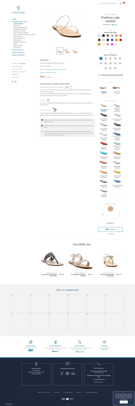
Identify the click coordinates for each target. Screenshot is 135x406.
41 (115, 63)
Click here (104, 349)
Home (14, 19)
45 (115, 68)
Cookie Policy (68, 392)
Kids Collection (17, 50)
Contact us (16, 77)
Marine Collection (19, 31)
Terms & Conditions (19, 71)
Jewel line (16, 25)
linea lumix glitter (19, 38)
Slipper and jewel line (20, 27)
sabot (15, 43)
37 (120, 58)
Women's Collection (19, 21)
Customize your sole (110, 100)
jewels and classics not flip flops (24, 34)
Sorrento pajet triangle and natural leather (107, 275)
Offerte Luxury (18, 45)
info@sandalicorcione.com (67, 368)
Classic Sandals (18, 23)
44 (110, 68)
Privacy (78, 392)
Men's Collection (18, 52)
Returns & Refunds (91, 392)
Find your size (17, 69)
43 (105, 68)
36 (115, 58)
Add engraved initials (110, 204)
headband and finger (20, 29)
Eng (24, 63)
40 (110, 63)
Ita (21, 63)
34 (105, 58)
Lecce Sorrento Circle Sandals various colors (49, 275)
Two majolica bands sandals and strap (78, 275)
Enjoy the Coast (18, 82)
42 (120, 63)
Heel (110, 82)
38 (101, 63)
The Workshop (17, 66)
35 (110, 58)
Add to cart (110, 229)
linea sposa (17, 47)
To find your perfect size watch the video (112, 75)
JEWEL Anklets (17, 36)
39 (105, 63)
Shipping (15, 74)
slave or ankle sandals (20, 32)
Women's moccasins (19, 42)
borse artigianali (18, 55)
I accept (124, 402)
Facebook (12, 82)
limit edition (17, 40)
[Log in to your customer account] (120, 3)
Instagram (15, 82)
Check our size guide (109, 55)
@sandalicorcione (71, 290)
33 (101, 58)
